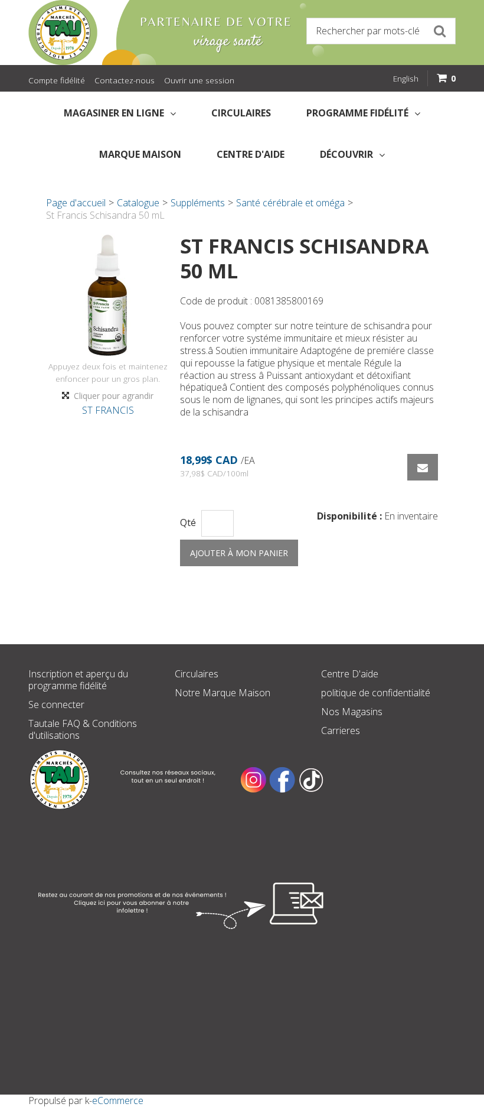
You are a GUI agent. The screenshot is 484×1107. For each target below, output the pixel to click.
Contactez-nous (124, 80)
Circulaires (241, 112)
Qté (188, 522)
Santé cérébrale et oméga (290, 202)
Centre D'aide (349, 673)
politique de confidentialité (375, 692)
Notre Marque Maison (222, 692)
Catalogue (138, 202)
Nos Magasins (351, 711)
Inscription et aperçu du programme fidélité (78, 679)
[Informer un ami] (422, 467)
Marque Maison (140, 154)
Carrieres (340, 730)
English (405, 78)
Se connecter (56, 704)
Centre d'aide (250, 154)
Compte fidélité (56, 80)
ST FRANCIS (108, 410)
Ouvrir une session (199, 80)
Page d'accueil (76, 202)
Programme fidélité (357, 112)
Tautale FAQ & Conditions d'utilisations (82, 729)
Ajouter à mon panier (239, 553)
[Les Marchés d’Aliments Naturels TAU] (132, 32)
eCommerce (117, 1100)
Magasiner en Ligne (114, 112)
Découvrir (346, 154)
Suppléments (198, 202)
